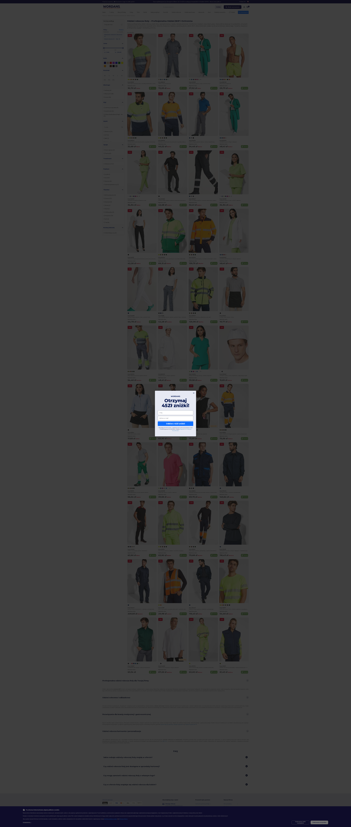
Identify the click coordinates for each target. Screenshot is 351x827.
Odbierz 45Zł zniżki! (175, 424)
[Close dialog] (193, 393)
